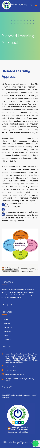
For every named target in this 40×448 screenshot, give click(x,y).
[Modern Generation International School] (17, 6)
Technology (8, 327)
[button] (35, 443)
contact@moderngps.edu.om (15, 374)
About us (7, 323)
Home (6, 319)
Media (6, 335)
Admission (7, 331)
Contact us (7, 340)
